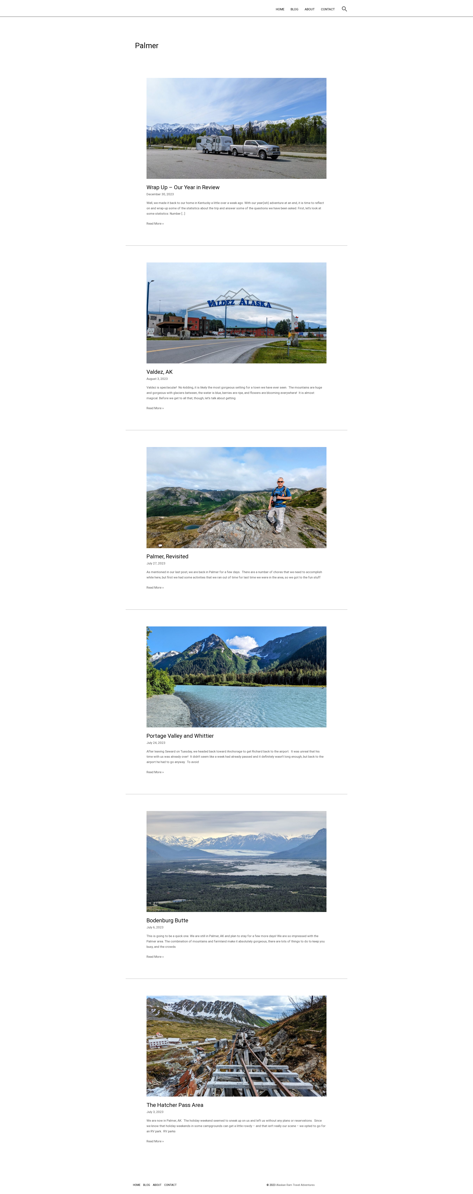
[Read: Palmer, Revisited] (236, 497)
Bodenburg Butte (167, 920)
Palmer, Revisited (167, 556)
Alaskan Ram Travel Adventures (295, 1185)
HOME (280, 9)
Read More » (155, 223)
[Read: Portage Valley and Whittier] (236, 676)
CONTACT (328, 9)
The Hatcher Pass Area (175, 1105)
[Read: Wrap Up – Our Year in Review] (236, 128)
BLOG (294, 9)
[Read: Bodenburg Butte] (236, 861)
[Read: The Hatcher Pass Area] (236, 1046)
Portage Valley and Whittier (180, 736)
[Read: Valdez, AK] (236, 313)
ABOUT (310, 9)
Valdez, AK (160, 372)
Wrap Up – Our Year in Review (183, 187)
